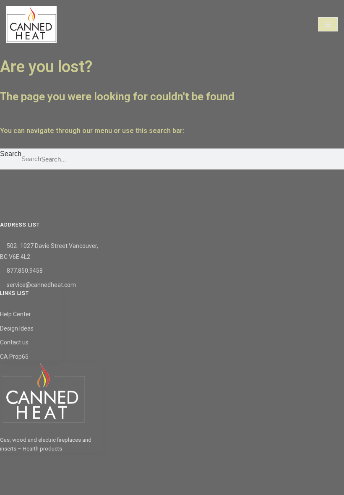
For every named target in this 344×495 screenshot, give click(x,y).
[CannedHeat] (31, 24)
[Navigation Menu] (328, 24)
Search (10, 153)
